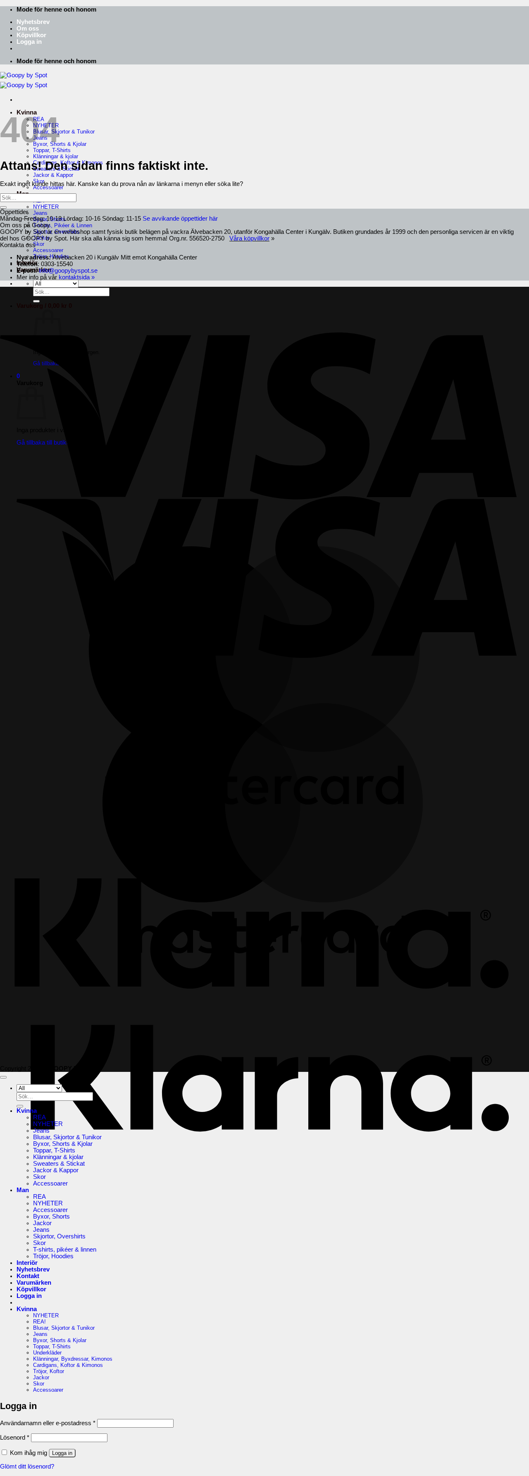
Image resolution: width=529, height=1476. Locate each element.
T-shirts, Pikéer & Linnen (62, 225)
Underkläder (47, 1353)
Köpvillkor (31, 35)
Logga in (62, 1453)
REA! (39, 1322)
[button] (29, 41)
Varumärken (34, 1282)
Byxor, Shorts (49, 219)
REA (39, 1117)
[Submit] (3, 207)
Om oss (28, 28)
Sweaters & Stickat (59, 1163)
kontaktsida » (77, 277)
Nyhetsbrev (33, 22)
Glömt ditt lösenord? (27, 1466)
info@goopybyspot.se (68, 270)
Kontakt (28, 1276)
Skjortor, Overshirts (56, 232)
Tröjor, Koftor (48, 1371)
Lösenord (14, 1437)
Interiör (27, 1262)
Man (23, 1190)
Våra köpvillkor (249, 238)
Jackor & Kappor (53, 175)
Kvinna (27, 1110)
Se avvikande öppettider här (180, 218)
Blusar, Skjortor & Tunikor (64, 132)
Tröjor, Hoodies (53, 1256)
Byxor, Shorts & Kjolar (59, 144)
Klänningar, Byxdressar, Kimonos (72, 1359)
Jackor (41, 238)
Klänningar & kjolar (55, 156)
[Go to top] (3, 1077)
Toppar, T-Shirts (54, 1150)
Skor (38, 244)
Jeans (40, 213)
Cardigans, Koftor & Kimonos (68, 1365)
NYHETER (46, 207)
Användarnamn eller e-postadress (47, 1423)
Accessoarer (48, 187)
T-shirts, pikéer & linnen (64, 1249)
